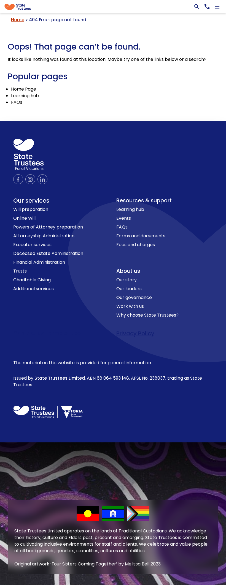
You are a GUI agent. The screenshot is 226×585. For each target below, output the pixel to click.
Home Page (23, 89)
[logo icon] (28, 154)
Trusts (20, 271)
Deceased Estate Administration (48, 253)
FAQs (16, 102)
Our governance (134, 297)
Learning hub (25, 95)
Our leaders (129, 288)
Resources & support (144, 200)
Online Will (24, 218)
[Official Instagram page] (30, 179)
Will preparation (30, 209)
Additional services (33, 288)
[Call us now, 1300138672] (207, 6)
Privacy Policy (135, 333)
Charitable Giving (32, 280)
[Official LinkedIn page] (42, 179)
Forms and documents (140, 236)
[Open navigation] (217, 6)
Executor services (32, 244)
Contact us (29, 333)
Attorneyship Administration (43, 236)
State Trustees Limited (59, 378)
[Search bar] (196, 6)
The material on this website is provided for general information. (107, 374)
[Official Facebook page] (18, 179)
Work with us (130, 306)
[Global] (113, 6)
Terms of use (63, 333)
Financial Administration (39, 262)
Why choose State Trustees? (147, 315)
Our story (126, 280)
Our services (31, 201)
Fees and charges (135, 244)
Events (123, 218)
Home (17, 20)
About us (128, 271)
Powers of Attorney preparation (48, 227)
